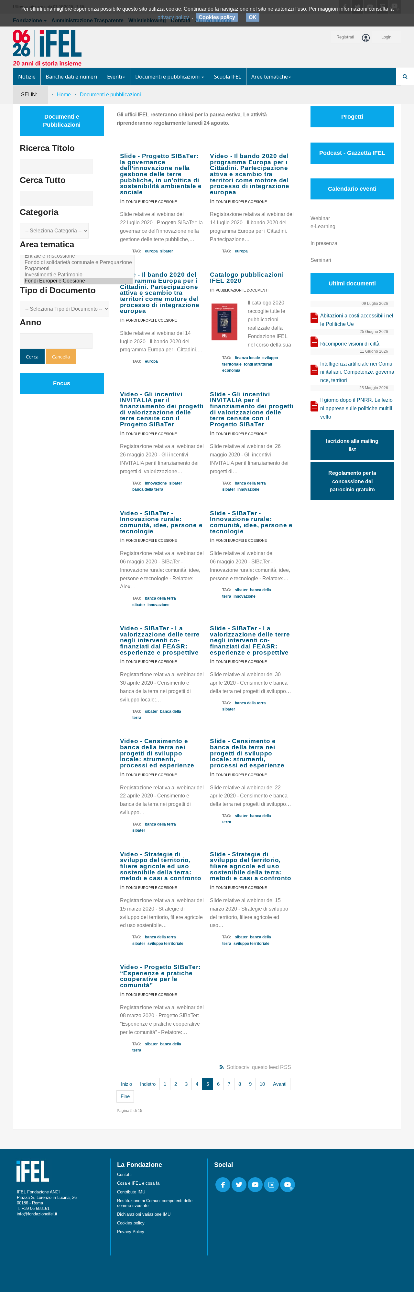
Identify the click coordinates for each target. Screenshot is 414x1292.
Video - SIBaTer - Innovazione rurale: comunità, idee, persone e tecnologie (161, 522)
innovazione (156, 483)
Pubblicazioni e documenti (242, 290)
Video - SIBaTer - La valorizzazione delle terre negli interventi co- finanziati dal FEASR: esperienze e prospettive (160, 640)
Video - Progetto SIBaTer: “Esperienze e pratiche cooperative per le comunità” (160, 976)
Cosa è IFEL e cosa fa (138, 1183)
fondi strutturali (258, 364)
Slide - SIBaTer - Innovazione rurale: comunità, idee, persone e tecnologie (251, 522)
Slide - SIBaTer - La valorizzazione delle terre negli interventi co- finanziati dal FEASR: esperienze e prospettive (250, 640)
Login (386, 37)
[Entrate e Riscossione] (78, 256)
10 (262, 1084)
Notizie (27, 76)
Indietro (148, 1084)
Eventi (114, 76)
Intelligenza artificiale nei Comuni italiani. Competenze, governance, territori (357, 372)
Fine (125, 1096)
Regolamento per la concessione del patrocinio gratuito (352, 481)
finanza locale (247, 358)
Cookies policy (131, 1223)
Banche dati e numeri (71, 76)
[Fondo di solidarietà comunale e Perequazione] (78, 263)
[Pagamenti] (78, 269)
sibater (166, 251)
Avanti (279, 1084)
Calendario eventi (352, 189)
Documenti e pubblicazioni (168, 76)
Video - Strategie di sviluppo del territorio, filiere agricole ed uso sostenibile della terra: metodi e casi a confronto (161, 866)
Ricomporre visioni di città (349, 344)
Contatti (124, 1174)
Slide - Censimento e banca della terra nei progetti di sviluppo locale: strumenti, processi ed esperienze (247, 753)
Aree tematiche (269, 76)
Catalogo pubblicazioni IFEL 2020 (247, 277)
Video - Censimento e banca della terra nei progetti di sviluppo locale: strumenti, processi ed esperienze (157, 753)
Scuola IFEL (227, 76)
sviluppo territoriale (165, 943)
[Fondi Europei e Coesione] (78, 281)
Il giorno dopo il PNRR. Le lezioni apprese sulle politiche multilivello (356, 408)
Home (64, 94)
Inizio (126, 1084)
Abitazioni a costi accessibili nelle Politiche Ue (356, 320)
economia (231, 370)
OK (252, 17)
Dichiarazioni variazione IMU (143, 1214)
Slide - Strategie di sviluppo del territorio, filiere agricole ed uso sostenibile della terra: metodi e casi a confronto (250, 866)
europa (151, 251)
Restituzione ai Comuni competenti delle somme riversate (154, 1203)
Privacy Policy (130, 1231)
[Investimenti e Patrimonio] (78, 275)
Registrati (345, 37)
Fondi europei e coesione (151, 202)
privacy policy (173, 17)
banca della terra (147, 489)
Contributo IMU (131, 1192)
